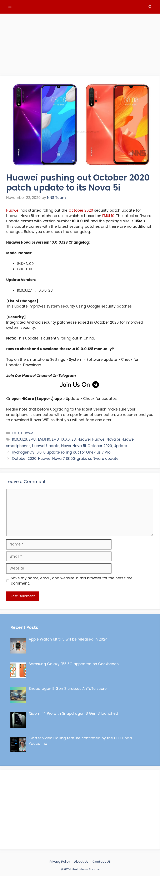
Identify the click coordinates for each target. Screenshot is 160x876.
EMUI (16, 433)
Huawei (12, 210)
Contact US (101, 861)
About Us (81, 861)
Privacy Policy (60, 861)
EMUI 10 (108, 215)
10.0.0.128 (19, 439)
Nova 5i (79, 445)
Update (120, 445)
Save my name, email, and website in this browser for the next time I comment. (72, 581)
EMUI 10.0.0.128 (64, 439)
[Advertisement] (80, 43)
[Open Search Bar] (150, 7)
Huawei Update (46, 445)
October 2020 (81, 210)
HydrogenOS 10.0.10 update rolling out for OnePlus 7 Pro (61, 452)
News (66, 445)
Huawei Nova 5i (106, 439)
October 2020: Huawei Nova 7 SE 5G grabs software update (65, 458)
